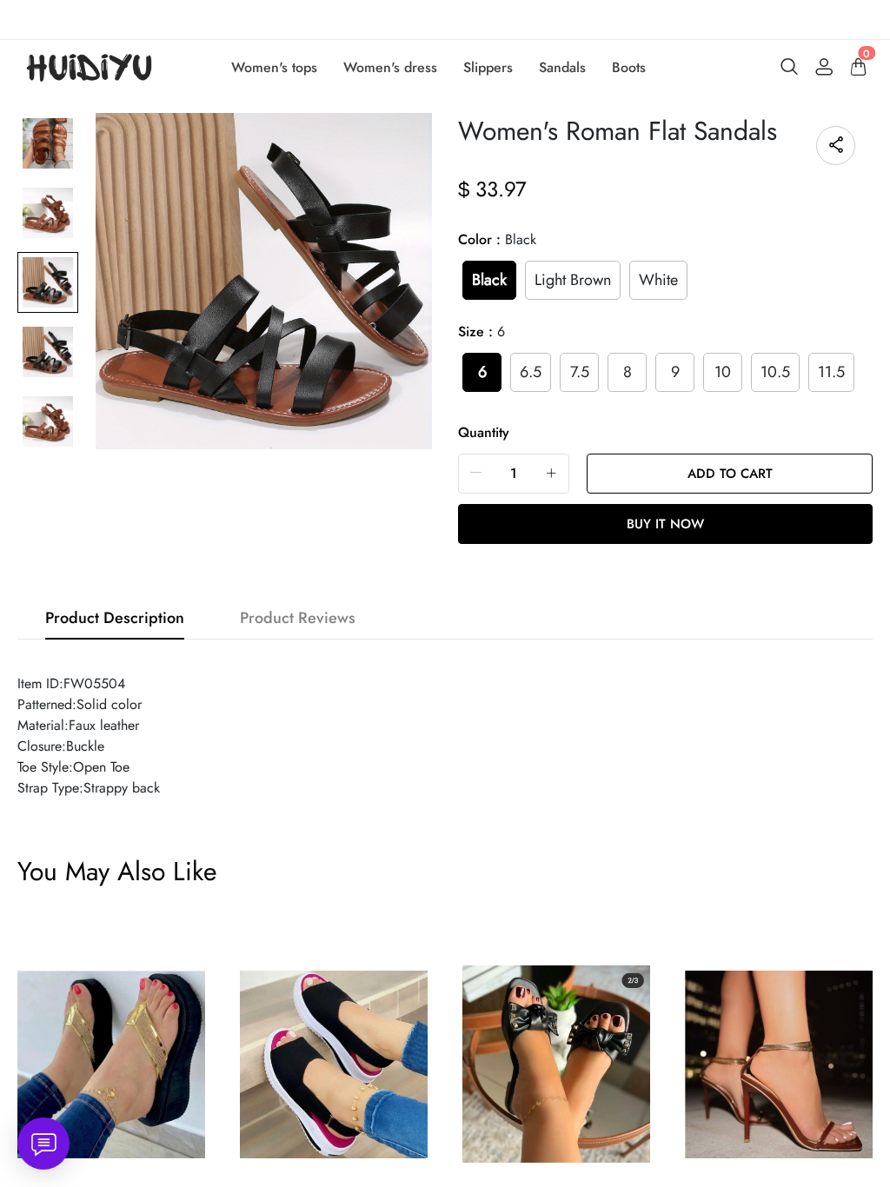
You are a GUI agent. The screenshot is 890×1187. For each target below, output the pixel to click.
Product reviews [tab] (297, 618)
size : (481, 332)
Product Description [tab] (114, 618)
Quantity (483, 432)
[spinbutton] (513, 474)
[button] (476, 473)
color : (497, 239)
